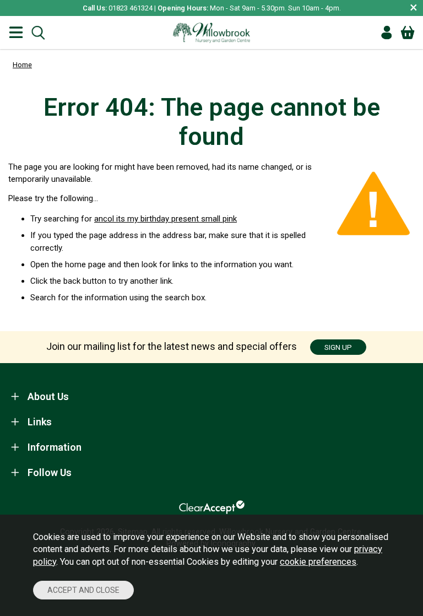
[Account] (386, 32)
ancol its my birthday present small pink (165, 219)
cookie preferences (318, 561)
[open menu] (16, 33)
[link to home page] (211, 32)
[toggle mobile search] (38, 33)
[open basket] (407, 32)
